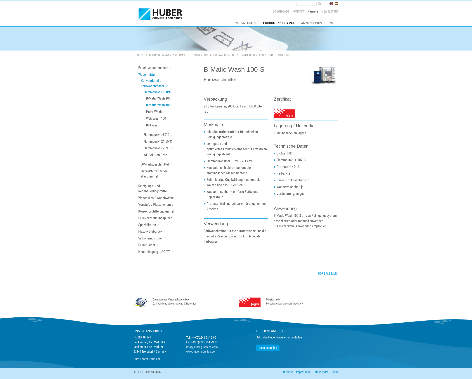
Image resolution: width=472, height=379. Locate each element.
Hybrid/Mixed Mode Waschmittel (154, 174)
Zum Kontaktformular (147, 359)
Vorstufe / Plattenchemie (155, 204)
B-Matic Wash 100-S (159, 105)
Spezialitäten (147, 225)
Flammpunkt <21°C (156, 148)
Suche (334, 372)
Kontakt (298, 11)
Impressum (303, 372)
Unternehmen (245, 23)
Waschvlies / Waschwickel (156, 198)
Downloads (281, 11)
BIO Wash (152, 125)
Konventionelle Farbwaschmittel (214, 55)
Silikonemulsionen (150, 238)
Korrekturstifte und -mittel (156, 211)
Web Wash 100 (156, 118)
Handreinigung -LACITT (154, 252)
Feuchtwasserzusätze (153, 68)
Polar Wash (154, 112)
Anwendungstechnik (318, 23)
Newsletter (329, 11)
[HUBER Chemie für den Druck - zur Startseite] (162, 15)
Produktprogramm (278, 23)
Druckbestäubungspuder (155, 218)
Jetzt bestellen (268, 348)
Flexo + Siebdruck (150, 231)
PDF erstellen (328, 273)
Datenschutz (320, 372)
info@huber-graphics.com (202, 347)
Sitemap (288, 372)
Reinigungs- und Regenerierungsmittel (153, 188)
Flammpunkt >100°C (252, 55)
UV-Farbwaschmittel (155, 164)
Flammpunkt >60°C (156, 135)
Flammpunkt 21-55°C (157, 141)
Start (137, 55)
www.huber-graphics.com (201, 351)
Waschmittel (180, 55)
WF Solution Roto (155, 155)
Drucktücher (146, 245)
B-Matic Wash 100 (158, 98)
